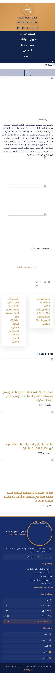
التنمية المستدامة (45, 584)
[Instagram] (32, 28)
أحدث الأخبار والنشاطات (42, 587)
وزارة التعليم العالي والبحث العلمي (39, 569)
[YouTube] (23, 28)
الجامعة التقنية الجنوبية (43, 573)
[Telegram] (18, 28)
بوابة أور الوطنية (46, 576)
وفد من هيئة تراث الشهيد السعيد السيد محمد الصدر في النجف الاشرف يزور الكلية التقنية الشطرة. (28, 496)
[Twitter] (27, 28)
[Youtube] (49, 282)
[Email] (36, 286)
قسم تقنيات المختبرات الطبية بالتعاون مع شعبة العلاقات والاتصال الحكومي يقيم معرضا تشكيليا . (28, 396)
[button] (27, 72)
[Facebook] (37, 28)
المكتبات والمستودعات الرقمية (41, 580)
